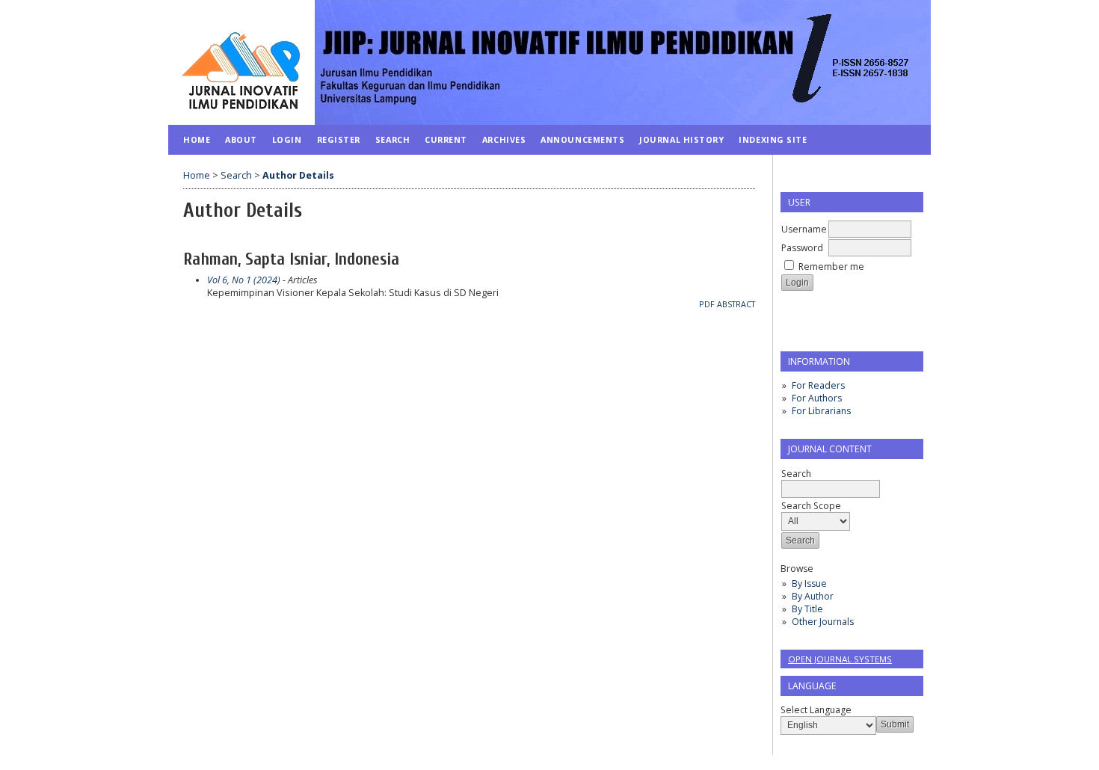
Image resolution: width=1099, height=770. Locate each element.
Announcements (582, 139)
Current (446, 139)
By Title (807, 609)
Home (196, 139)
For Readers (818, 385)
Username (804, 229)
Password (802, 247)
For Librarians (821, 410)
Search (392, 139)
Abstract (736, 304)
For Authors (817, 398)
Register (338, 139)
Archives (504, 139)
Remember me (831, 266)
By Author (813, 596)
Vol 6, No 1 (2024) (243, 280)
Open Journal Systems (840, 659)
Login (287, 139)
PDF (707, 304)
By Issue (809, 583)
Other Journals (823, 621)
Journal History (681, 139)
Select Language (816, 709)
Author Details (298, 175)
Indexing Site (773, 139)
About (241, 139)
